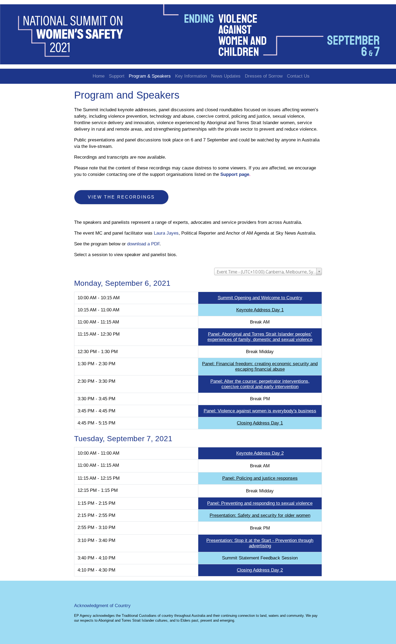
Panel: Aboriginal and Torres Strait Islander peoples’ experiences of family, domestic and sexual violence (259, 337)
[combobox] (268, 271)
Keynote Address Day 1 (260, 309)
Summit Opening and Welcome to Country (260, 297)
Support (116, 76)
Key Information (191, 76)
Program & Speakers (150, 76)
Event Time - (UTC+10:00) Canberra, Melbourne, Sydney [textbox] (269, 272)
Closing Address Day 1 (260, 423)
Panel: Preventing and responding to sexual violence (259, 503)
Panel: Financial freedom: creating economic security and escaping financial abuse (260, 366)
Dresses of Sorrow (264, 76)
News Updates (226, 76)
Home (99, 76)
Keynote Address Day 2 (260, 453)
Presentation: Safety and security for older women (260, 515)
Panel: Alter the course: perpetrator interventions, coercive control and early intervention (260, 384)
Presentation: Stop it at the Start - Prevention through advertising (259, 543)
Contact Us (298, 76)
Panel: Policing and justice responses (260, 478)
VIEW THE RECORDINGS (121, 197)
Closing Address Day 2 (260, 570)
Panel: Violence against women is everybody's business (260, 410)
